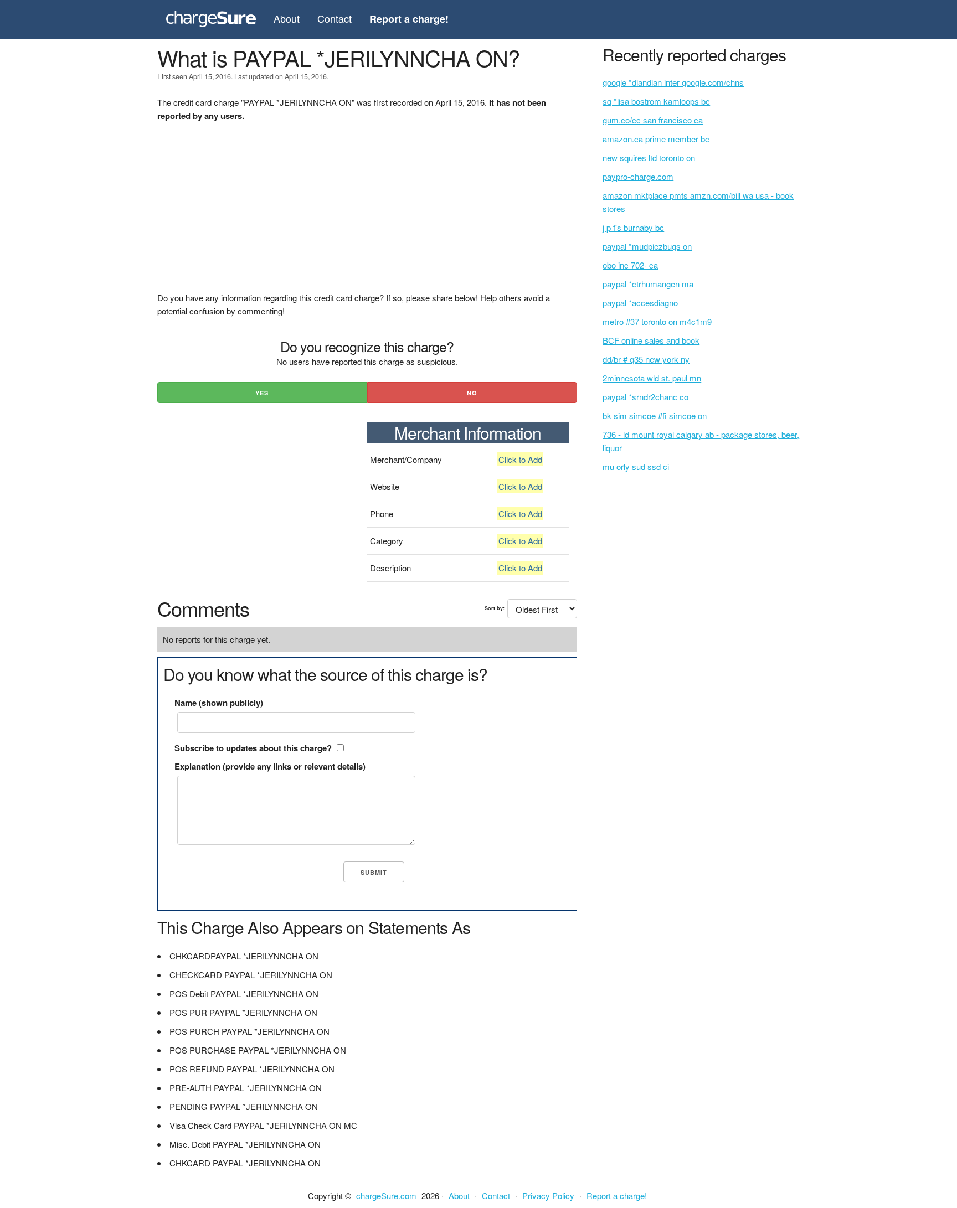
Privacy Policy (548, 1195)
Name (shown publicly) (218, 702)
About (287, 18)
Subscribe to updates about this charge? (253, 748)
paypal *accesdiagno (640, 302)
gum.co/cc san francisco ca (653, 120)
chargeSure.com (386, 1195)
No (472, 393)
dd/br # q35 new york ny (646, 359)
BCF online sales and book (651, 340)
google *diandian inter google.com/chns (673, 82)
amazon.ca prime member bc (656, 138)
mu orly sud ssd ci (636, 466)
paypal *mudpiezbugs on (647, 246)
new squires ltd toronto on (649, 157)
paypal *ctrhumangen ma (648, 284)
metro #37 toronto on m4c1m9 (657, 321)
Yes (262, 393)
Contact (334, 18)
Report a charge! (616, 1195)
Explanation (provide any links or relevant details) (270, 766)
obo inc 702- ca (630, 265)
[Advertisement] (367, 213)
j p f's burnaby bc (633, 227)
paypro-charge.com (638, 176)
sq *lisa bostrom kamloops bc (656, 101)
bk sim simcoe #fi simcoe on (655, 415)
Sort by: (495, 608)
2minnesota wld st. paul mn (652, 378)
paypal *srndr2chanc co (645, 396)
